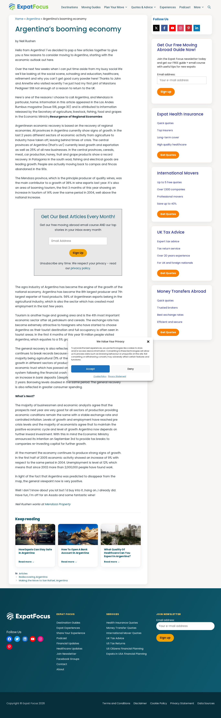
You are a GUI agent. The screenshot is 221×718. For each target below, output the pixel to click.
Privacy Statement (117, 376)
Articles (23, 573)
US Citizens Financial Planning (124, 648)
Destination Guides (68, 623)
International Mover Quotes (123, 633)
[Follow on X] (156, 28)
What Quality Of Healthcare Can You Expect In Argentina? (117, 553)
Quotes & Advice (142, 7)
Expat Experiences (68, 628)
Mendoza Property (58, 504)
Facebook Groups (67, 659)
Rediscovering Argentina (33, 577)
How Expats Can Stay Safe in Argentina (35, 551)
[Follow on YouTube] (172, 28)
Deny (130, 369)
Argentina (33, 19)
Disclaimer (140, 703)
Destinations (69, 7)
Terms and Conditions (116, 703)
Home (19, 19)
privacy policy (80, 268)
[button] (148, 341)
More (197, 7)
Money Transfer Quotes (121, 628)
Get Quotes (168, 155)
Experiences (168, 7)
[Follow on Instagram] (180, 28)
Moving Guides (91, 7)
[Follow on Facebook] (164, 28)
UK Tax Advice (115, 638)
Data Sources (206, 703)
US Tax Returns (115, 643)
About (60, 669)
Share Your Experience (70, 633)
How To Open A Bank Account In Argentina (75, 551)
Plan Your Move (114, 7)
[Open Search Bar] (209, 7)
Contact (61, 664)
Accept (90, 369)
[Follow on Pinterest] (188, 28)
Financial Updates (67, 643)
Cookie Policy (100, 376)
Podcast (184, 7)
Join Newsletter (66, 654)
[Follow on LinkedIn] (196, 28)
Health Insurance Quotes (122, 623)
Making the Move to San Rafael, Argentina (43, 580)
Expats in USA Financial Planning (126, 654)
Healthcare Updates (69, 648)
